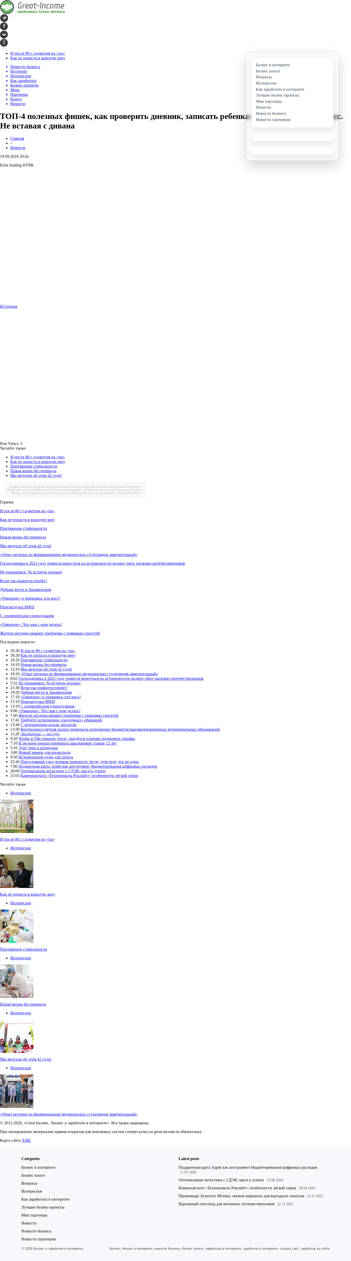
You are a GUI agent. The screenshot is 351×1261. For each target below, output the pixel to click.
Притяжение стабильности (33, 466)
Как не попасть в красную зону (37, 58)
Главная (17, 138)
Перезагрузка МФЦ (17, 607)
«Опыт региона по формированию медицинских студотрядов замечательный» (69, 554)
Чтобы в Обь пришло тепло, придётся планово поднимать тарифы (77, 738)
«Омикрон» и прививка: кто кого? (30, 598)
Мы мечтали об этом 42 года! (36, 475)
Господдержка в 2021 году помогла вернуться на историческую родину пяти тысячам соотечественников (92, 563)
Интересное (20, 793)
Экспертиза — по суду (40, 734)
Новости (17, 147)
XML (26, 1140)
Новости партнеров (38, 1239)
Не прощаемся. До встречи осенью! (31, 572)
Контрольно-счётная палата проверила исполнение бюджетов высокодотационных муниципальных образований (120, 729)
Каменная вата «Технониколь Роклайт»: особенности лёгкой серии (75, 489)
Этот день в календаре (38, 748)
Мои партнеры (34, 1215)
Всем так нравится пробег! (23, 581)
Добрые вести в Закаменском (25, 589)
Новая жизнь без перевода (33, 471)
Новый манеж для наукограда (44, 752)
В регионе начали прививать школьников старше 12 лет (68, 743)
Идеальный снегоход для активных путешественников (105, 492)
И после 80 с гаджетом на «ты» (37, 53)
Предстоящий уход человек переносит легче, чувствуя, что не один (80, 761)
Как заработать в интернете (45, 1199)
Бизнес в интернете (38, 1167)
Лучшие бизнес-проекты (42, 1207)
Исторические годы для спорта (46, 757)
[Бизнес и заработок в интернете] (32, 13)
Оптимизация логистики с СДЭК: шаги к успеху (63, 771)
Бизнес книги (33, 1175)
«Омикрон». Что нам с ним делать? (31, 624)
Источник (8, 306)
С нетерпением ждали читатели (48, 724)
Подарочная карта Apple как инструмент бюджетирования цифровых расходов (59, 486)
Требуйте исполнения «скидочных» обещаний (61, 720)
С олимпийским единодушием (27, 616)
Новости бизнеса (36, 1231)
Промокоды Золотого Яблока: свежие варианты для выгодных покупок (241, 1196)
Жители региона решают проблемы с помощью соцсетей (50, 633)
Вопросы (29, 1183)
